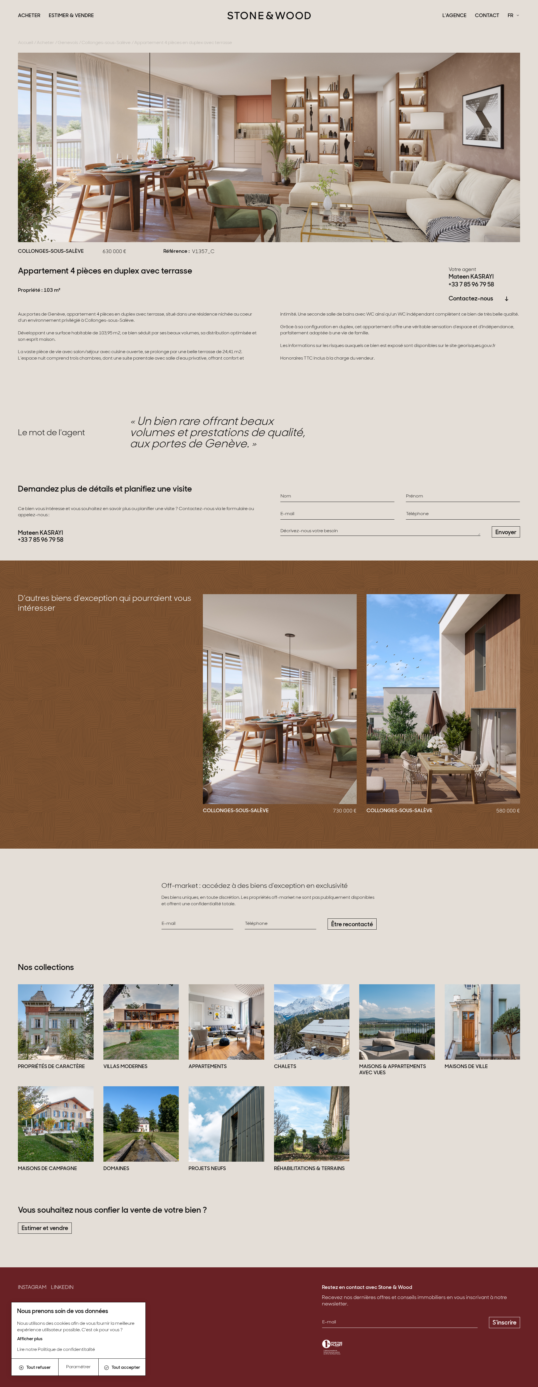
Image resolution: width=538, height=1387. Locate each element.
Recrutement (34, 1322)
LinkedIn (62, 1287)
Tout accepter (126, 1367)
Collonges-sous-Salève (106, 43)
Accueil (25, 43)
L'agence (454, 15)
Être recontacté (352, 925)
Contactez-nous (471, 299)
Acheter (29, 15)
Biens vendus (33, 1304)
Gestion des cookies (41, 1339)
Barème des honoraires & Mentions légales (68, 1330)
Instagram (32, 1287)
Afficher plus (30, 1339)
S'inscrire (504, 1323)
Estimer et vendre (45, 1228)
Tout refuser (38, 1367)
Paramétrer (78, 1367)
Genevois (68, 43)
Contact (487, 15)
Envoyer (505, 533)
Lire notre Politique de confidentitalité (56, 1349)
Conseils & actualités (42, 1313)
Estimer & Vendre (71, 15)
